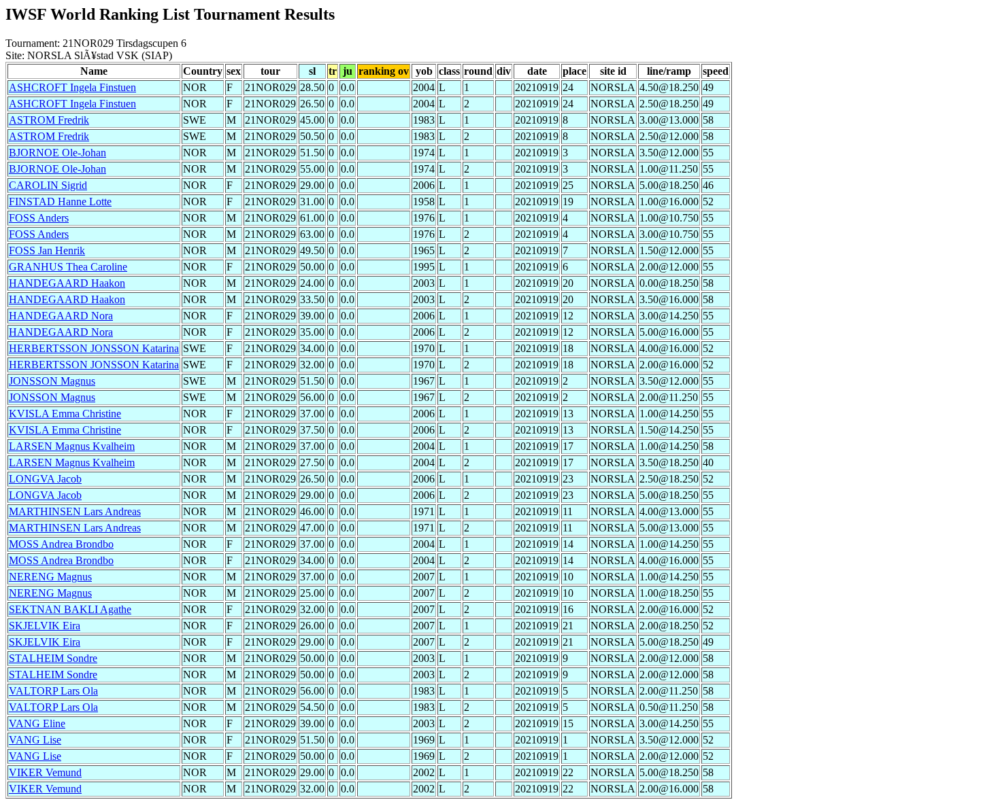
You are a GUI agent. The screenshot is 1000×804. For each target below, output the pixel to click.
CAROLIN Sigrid (48, 185)
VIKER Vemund (45, 772)
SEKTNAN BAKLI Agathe (70, 609)
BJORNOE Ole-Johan (57, 152)
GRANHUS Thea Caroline (68, 267)
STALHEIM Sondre (53, 658)
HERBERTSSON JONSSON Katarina (94, 348)
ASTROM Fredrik (49, 120)
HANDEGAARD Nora (61, 315)
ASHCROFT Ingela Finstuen (72, 87)
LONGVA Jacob (45, 479)
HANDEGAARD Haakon (67, 283)
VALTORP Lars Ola (53, 691)
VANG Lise (35, 740)
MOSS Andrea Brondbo (61, 544)
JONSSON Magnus (52, 381)
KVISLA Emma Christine (65, 413)
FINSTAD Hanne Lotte (60, 201)
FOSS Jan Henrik (47, 250)
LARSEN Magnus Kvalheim (72, 446)
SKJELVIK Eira (44, 625)
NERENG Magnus (50, 576)
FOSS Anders (39, 218)
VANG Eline (37, 723)
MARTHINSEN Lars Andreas (75, 511)
